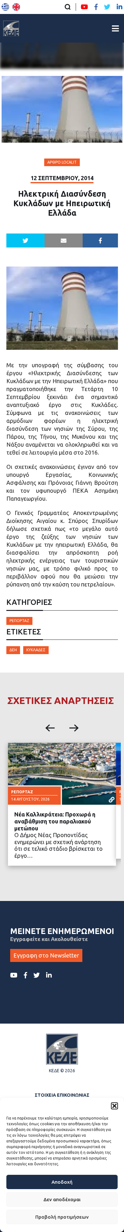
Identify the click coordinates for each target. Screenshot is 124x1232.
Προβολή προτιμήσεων (62, 1217)
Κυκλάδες (35, 650)
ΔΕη (13, 650)
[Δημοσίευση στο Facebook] (100, 240)
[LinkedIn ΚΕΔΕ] (119, 7)
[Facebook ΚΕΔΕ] (96, 7)
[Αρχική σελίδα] (11, 28)
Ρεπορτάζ (19, 621)
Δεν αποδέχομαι (62, 1199)
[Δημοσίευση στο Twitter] (25, 240)
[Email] (64, 240)
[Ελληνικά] (5, 7)
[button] (114, 1106)
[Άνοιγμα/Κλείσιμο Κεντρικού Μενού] (115, 28)
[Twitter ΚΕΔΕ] (107, 7)
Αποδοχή (62, 1182)
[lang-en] (16, 7)
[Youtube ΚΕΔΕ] (84, 7)
